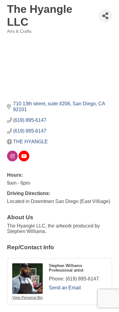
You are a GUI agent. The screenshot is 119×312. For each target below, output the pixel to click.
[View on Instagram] (12, 159)
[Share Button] (105, 16)
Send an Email (65, 287)
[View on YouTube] (24, 159)
